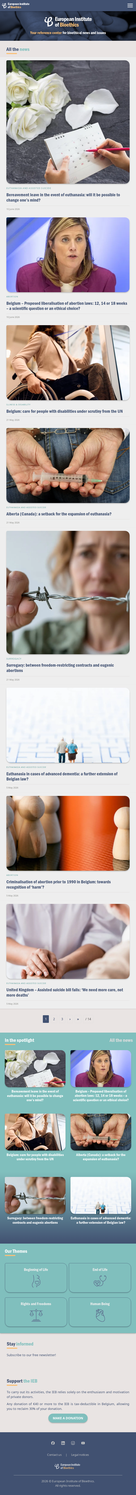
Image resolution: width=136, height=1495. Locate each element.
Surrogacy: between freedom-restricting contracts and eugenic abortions (60, 667)
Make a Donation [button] (68, 1418)
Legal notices (80, 1455)
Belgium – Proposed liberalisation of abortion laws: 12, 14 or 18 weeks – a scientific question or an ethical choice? (66, 305)
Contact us (54, 1455)
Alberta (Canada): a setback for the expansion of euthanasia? (59, 513)
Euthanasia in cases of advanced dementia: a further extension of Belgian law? (61, 776)
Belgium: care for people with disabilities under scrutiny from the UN (64, 411)
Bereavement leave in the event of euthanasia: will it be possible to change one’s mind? (63, 197)
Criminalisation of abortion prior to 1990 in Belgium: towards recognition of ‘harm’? (58, 884)
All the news (121, 1040)
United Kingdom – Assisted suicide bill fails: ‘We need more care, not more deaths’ (64, 992)
